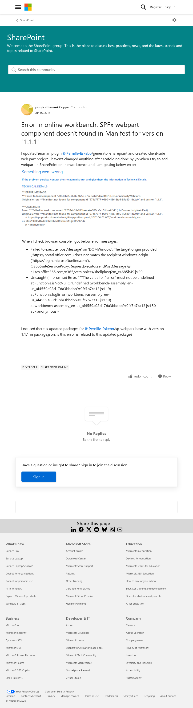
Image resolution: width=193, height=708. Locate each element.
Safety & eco (131, 696)
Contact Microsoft (31, 696)
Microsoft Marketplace (79, 663)
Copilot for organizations (20, 573)
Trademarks (111, 696)
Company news (134, 640)
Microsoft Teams (15, 663)
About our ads (168, 696)
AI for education (135, 603)
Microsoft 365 (13, 647)
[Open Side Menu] (18, 7)
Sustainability (133, 678)
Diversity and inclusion (139, 663)
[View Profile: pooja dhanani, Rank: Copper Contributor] (27, 109)
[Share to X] (88, 529)
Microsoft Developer (77, 632)
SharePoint (27, 20)
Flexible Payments (76, 603)
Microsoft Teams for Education (143, 566)
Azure (69, 625)
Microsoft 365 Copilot (18, 670)
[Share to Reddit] (96, 529)
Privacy (51, 696)
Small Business (14, 678)
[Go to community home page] (28, 7)
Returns (70, 573)
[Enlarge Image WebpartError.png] (93, 201)
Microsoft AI (13, 625)
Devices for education (138, 558)
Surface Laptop (14, 558)
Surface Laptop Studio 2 (19, 566)
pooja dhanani (46, 107)
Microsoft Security (16, 632)
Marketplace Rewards (78, 670)
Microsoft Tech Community (81, 655)
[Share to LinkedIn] (73, 529)
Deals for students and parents (143, 596)
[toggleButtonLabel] (174, 20)
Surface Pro (12, 551)
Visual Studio (73, 678)
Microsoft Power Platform (20, 655)
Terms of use (92, 696)
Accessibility (133, 670)
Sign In (170, 7)
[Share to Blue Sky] (104, 529)
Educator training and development (146, 588)
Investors (131, 655)
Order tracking (74, 581)
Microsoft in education (139, 551)
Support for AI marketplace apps (84, 647)
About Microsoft (135, 632)
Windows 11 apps (16, 603)
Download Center (76, 558)
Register (155, 7)
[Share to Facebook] (81, 529)
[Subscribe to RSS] (112, 529)
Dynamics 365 (14, 640)
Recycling (149, 696)
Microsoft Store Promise (79, 596)
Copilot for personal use (19, 581)
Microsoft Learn (75, 640)
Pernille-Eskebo (79, 153)
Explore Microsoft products (21, 596)
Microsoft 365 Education (140, 573)
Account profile (74, 551)
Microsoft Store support (79, 566)
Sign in (38, 476)
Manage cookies (69, 696)
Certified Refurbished (78, 588)
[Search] (143, 7)
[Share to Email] (119, 529)
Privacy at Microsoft (137, 647)
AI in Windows (14, 588)
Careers (130, 625)
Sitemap (10, 696)
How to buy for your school (141, 581)
